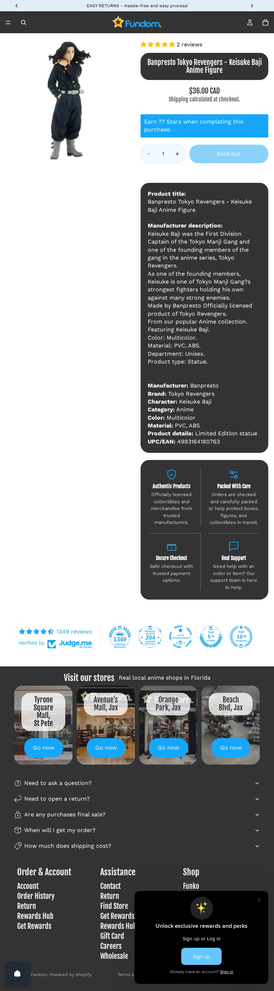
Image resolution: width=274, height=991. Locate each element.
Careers (111, 946)
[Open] (17, 973)
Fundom (39, 974)
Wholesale (114, 956)
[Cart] (265, 22)
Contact (110, 886)
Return (26, 906)
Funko (191, 886)
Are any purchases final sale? (65, 814)
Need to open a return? (57, 798)
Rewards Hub (35, 916)
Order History (36, 896)
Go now (43, 747)
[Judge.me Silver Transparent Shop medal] (180, 636)
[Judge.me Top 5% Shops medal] (210, 636)
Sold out (229, 153)
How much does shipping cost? (67, 845)
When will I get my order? (60, 830)
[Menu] (8, 22)
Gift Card (112, 936)
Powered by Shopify (70, 974)
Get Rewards (34, 926)
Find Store (114, 906)
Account (28, 886)
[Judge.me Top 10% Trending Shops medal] (241, 636)
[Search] (23, 22)
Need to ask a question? (58, 783)
